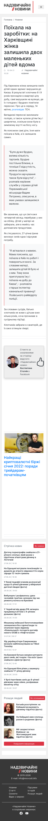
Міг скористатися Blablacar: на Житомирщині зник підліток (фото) (26, 733)
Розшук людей (35, 793)
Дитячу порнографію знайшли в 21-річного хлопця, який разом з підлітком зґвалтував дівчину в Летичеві (22, 556)
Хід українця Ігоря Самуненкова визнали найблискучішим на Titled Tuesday (21, 643)
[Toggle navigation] (41, 7)
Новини (19, 19)
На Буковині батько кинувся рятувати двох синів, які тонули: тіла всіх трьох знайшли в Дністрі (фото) (23, 657)
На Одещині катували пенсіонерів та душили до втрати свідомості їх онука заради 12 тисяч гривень (23, 570)
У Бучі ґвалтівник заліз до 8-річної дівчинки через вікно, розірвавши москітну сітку (21, 682)
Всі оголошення (37, 698)
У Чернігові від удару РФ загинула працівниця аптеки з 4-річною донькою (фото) (21, 611)
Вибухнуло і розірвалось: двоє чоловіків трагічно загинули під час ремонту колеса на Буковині (22, 598)
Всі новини (39, 546)
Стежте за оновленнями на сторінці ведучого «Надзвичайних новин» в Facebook (28, 362)
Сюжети (13, 793)
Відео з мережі (16, 796)
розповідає (18, 109)
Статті (12, 790)
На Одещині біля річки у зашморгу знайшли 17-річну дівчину (21, 669)
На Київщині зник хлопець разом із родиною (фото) (29, 718)
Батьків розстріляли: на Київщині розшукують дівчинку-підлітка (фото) (29, 707)
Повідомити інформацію (24, 744)
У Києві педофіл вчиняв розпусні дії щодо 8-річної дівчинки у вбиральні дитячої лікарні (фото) (22, 584)
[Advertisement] (24, 405)
